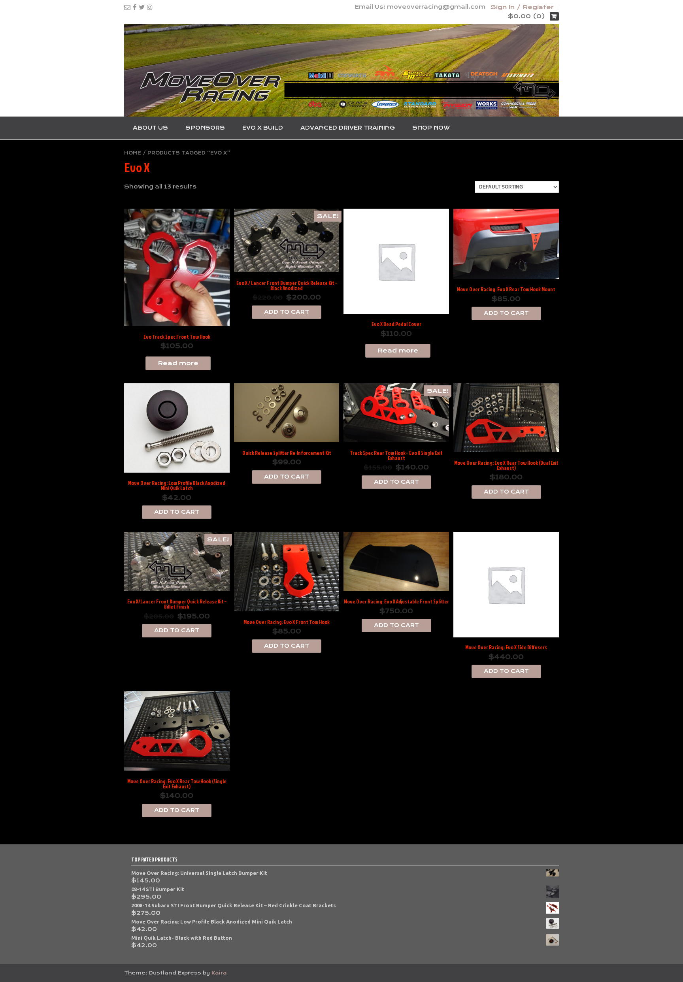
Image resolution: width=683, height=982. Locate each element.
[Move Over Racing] (341, 70)
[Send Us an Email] (127, 7)
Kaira (219, 973)
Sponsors (205, 127)
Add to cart (286, 312)
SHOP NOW (431, 127)
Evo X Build (262, 127)
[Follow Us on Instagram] (150, 7)
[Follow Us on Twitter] (142, 7)
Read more (178, 363)
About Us (150, 127)
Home (132, 153)
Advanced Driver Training (347, 127)
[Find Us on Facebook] (134, 7)
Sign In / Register (522, 7)
